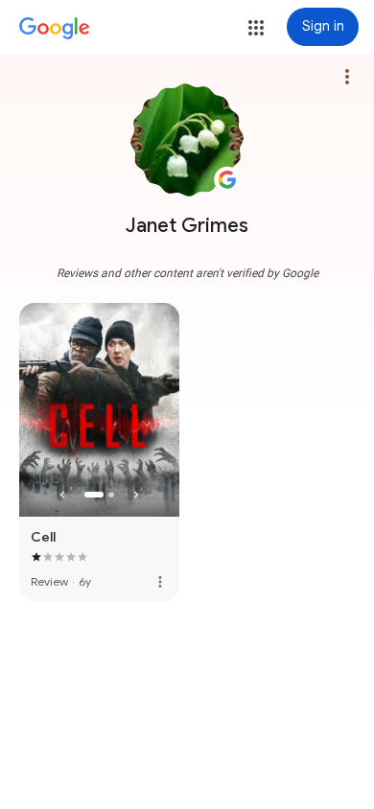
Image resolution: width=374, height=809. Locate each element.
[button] (256, 28)
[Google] (54, 28)
